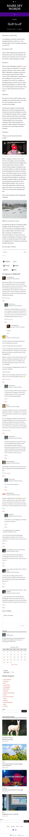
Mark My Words (14, 8)
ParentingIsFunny (10, 277)
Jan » (16, 664)
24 (11, 659)
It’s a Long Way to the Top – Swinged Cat (11, 530)
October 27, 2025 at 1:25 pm (12, 551)
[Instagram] (15, 1)
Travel (5, 698)
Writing (5, 706)
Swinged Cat (11, 514)
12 (18, 654)
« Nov (12, 664)
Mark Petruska (11, 304)
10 (11, 654)
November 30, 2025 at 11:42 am (13, 593)
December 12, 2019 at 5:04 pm (12, 406)
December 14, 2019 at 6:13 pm (12, 494)
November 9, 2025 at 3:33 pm (12, 572)
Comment (22, 625)
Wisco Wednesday (7, 702)
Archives (5, 670)
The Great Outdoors (8, 696)
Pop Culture (6, 689)
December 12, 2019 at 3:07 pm (12, 278)
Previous (5, 252)
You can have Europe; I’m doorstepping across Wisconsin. (12, 764)
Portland (5, 691)
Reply (3, 300)
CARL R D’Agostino (10, 461)
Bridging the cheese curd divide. (10, 814)
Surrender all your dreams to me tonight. (12, 790)
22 (4, 659)
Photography (6, 687)
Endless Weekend (10, 493)
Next (25, 252)
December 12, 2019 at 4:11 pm (12, 337)
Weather (5, 700)
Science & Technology (8, 693)
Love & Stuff (6, 685)
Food (4, 683)
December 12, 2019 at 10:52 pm (18, 327)
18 (14, 657)
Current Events (7, 679)
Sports (5, 694)
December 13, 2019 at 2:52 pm (12, 463)
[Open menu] (14, 14)
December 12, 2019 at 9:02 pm (15, 438)
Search (3, 709)
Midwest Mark (10, 635)
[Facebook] (13, 1)
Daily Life (14, 19)
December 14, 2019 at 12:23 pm (15, 480)
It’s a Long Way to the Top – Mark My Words (15, 549)
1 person (10, 319)
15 (4, 657)
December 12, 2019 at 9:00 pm (15, 387)
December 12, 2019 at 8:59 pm (15, 305)
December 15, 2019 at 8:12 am (15, 516)
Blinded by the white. (7, 739)
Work (4, 704)
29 (4, 662)
